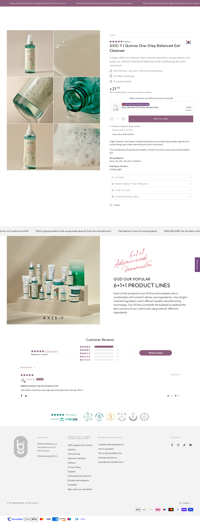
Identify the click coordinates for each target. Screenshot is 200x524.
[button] (116, 41)
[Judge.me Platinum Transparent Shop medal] (88, 416)
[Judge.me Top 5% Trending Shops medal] (144, 416)
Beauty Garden (18, 503)
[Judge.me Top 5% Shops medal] (133, 416)
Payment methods (77, 458)
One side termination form (111, 462)
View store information (123, 134)
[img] (27, 375)
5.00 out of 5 (51, 351)
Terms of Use (74, 453)
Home (112, 35)
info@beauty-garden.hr (47, 456)
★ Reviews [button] (197, 264)
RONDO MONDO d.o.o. (47, 444)
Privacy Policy (74, 467)
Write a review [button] (156, 352)
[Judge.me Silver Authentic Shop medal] (122, 416)
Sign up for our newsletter (80, 489)
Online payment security (79, 475)
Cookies (71, 471)
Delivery (124, 92)
